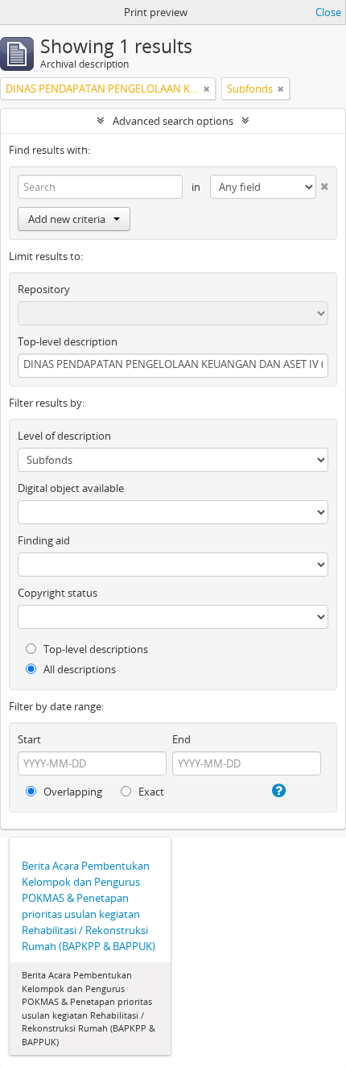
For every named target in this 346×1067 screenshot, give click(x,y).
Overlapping (71, 791)
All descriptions (78, 669)
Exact (150, 791)
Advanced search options (173, 121)
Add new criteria (66, 219)
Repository (44, 289)
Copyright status (57, 592)
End (181, 739)
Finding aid (44, 540)
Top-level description (67, 341)
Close (328, 12)
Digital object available (71, 488)
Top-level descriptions (94, 649)
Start (29, 739)
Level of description (64, 435)
